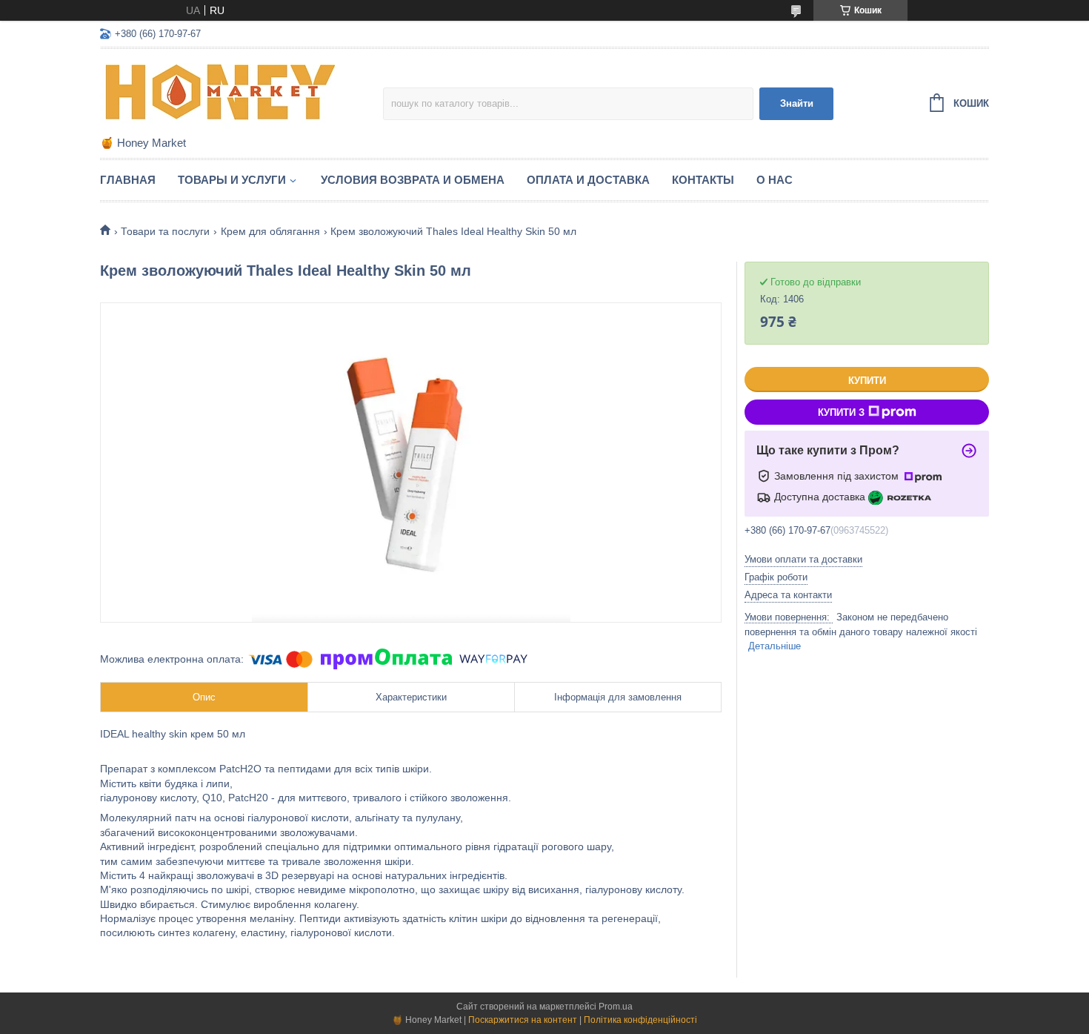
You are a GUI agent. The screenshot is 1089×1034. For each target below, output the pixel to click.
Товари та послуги (165, 231)
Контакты (703, 179)
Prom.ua (616, 1006)
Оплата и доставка (588, 179)
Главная (128, 179)
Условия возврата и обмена (412, 179)
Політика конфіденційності (640, 1020)
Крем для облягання (270, 231)
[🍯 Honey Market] (229, 93)
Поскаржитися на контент (522, 1020)
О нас (774, 179)
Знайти (796, 103)
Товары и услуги (232, 179)
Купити (867, 380)
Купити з (841, 412)
